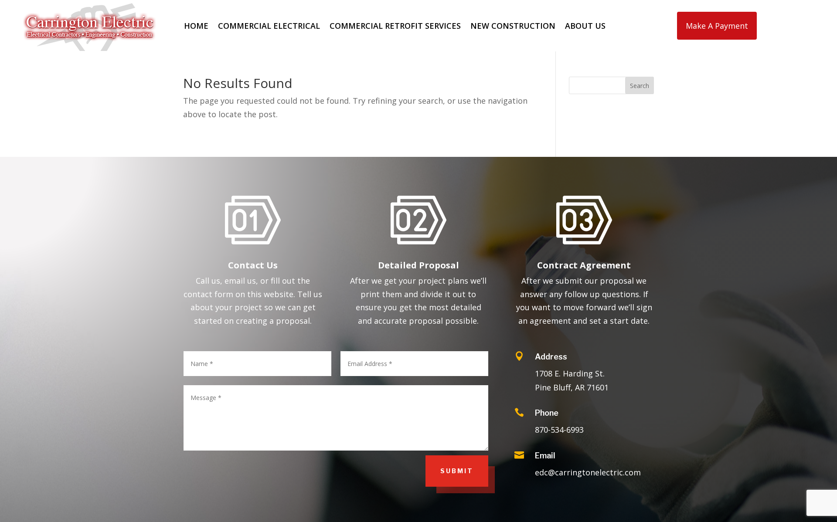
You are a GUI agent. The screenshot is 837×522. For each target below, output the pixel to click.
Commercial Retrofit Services (395, 25)
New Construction (512, 25)
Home (196, 25)
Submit (456, 471)
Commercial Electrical (269, 25)
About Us (585, 25)
